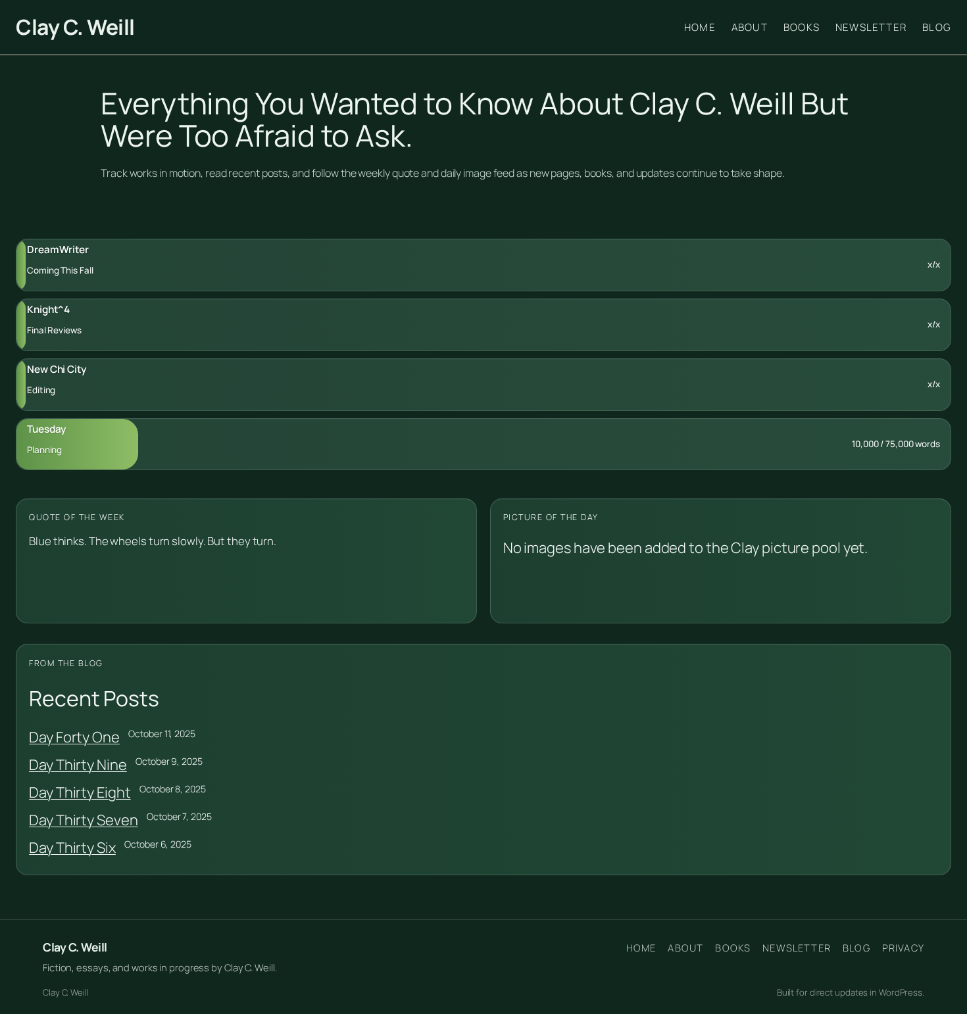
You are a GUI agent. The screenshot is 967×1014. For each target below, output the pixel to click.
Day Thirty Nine (78, 765)
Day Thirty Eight (79, 792)
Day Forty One (74, 737)
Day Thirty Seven (83, 820)
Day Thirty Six (72, 847)
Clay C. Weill (75, 26)
